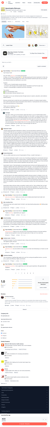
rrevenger (7, 112)
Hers (6, 375)
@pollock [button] (13, 75)
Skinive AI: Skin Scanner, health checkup (14, 343)
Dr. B (6, 352)
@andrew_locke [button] (9, 248)
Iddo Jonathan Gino (8, 202)
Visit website (44, 9)
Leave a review (43, 287)
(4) (7, 109)
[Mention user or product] (3, 66)
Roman (6, 369)
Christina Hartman (9, 296)
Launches (17, 2)
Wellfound (4, 337)
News (23, 2)
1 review (14, 11)
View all (24, 309)
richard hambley (7, 218)
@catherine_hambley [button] (10, 266)
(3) (7, 207)
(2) (7, 260)
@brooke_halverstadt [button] (10, 197)
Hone (6, 360)
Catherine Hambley (7, 255)
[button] (27, 21)
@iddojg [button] (11, 212)
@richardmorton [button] (9, 231)
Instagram (4, 335)
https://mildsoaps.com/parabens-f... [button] (22, 120)
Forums (29, 2)
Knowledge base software (11, 349)
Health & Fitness (22, 349)
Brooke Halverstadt (7, 153)
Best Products (10, 2)
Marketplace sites (14, 380)
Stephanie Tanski (7, 128)
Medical (4, 13)
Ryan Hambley (6, 70)
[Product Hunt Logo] (2, 2)
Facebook (4, 333)
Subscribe (37, 2)
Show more (42, 45)
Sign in (45, 2)
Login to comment (41, 66)
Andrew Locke (6, 238)
